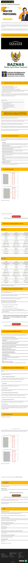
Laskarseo (16, 561)
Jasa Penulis (19, 554)
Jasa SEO (19, 553)
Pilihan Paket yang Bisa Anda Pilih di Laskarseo (8, 104)
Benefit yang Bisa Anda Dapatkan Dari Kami (8, 106)
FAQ (3, 109)
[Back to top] (27, 562)
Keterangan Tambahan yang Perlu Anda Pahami (8, 105)
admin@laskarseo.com (14, 552)
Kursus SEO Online (20, 552)
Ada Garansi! (4, 108)
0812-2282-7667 (15, 553)
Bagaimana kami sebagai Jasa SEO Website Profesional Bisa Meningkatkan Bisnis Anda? (13, 102)
